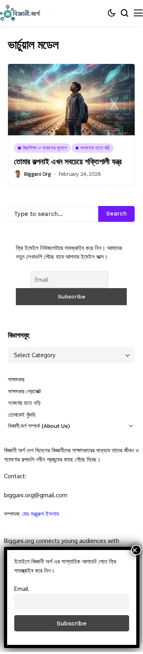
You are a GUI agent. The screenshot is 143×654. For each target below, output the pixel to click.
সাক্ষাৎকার (16, 379)
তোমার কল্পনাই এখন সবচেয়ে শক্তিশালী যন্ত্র (68, 161)
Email (21, 588)
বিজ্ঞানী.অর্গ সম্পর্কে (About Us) (38, 426)
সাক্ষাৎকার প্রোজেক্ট (24, 391)
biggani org (37, 174)
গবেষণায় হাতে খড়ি (24, 403)
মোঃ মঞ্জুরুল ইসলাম (40, 513)
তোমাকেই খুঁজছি (22, 415)
